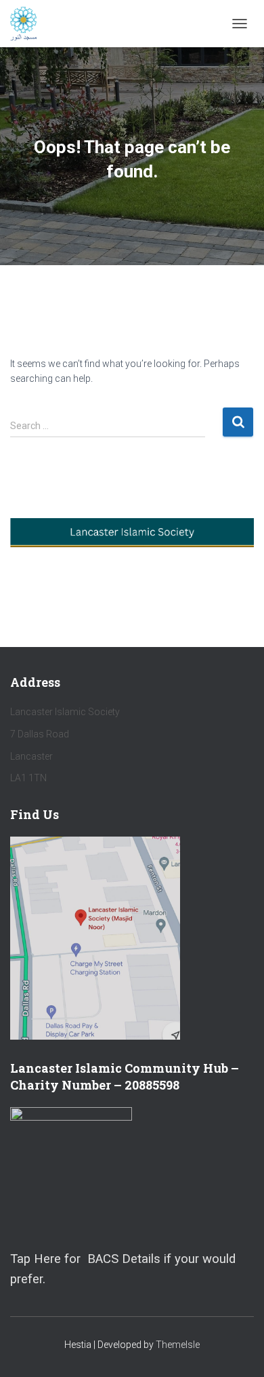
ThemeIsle (178, 1344)
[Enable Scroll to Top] (237, 1350)
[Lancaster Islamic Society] (28, 23)
